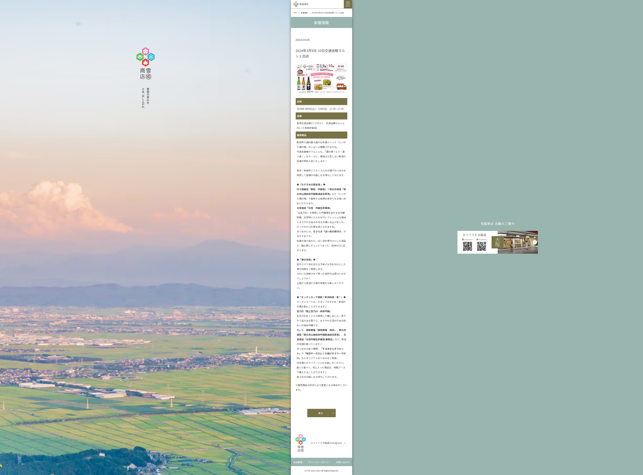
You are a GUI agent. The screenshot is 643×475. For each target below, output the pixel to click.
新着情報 (304, 13)
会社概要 (298, 462)
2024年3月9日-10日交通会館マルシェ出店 (328, 13)
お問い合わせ (343, 462)
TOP (295, 13)
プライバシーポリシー (319, 462)
